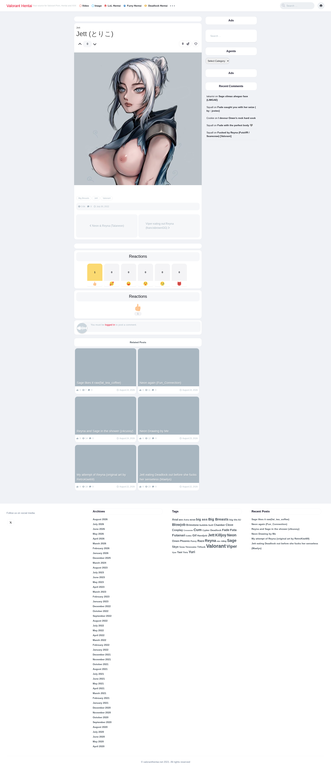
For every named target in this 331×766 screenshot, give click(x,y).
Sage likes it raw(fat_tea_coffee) (99, 383)
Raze (200, 541)
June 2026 (99, 529)
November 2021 (102, 659)
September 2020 (102, 722)
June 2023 (99, 577)
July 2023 (98, 572)
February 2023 (101, 596)
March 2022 (99, 640)
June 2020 (99, 736)
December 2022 (102, 606)
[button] (185, 44)
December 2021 (102, 654)
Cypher (206, 530)
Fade (225, 530)
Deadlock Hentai (158, 5)
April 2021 (98, 688)
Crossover (188, 530)
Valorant (107, 198)
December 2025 (102, 558)
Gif (194, 535)
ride (218, 541)
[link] (196, 44)
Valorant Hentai (19, 6)
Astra (186, 520)
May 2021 (98, 683)
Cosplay (177, 530)
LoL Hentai (114, 5)
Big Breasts (83, 198)
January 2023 (100, 601)
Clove (229, 524)
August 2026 (100, 519)
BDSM (192, 520)
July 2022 (98, 625)
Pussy (193, 541)
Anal (175, 519)
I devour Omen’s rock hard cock (237, 118)
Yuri (192, 552)
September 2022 (102, 616)
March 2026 (99, 543)
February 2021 (101, 698)
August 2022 (100, 620)
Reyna (210, 540)
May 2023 (98, 582)
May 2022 (98, 630)
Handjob (202, 535)
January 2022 (100, 649)
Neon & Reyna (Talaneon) (107, 225)
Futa (233, 530)
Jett (78, 27)
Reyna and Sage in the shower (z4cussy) (105, 431)
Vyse (174, 552)
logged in (110, 324)
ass (181, 519)
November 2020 (102, 712)
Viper (232, 546)
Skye (175, 546)
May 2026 (98, 533)
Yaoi (179, 552)
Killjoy (220, 535)
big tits (233, 519)
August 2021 (100, 669)
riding (223, 541)
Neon (231, 535)
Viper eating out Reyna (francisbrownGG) (160, 225)
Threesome (191, 547)
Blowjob (178, 525)
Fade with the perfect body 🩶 (235, 125)
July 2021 (98, 673)
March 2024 (99, 562)
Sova (182, 547)
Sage (232, 540)
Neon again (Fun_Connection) (160, 383)
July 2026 (98, 524)
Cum (198, 530)
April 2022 (98, 635)
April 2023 (98, 587)
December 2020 (102, 707)
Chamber (219, 525)
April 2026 (98, 538)
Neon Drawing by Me (154, 431)
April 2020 (98, 746)
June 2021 (99, 678)
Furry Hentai (134, 5)
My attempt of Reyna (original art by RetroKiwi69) (101, 477)
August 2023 (100, 567)
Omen (175, 541)
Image (98, 5)
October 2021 (100, 664)
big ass (202, 519)
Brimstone (192, 524)
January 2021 (100, 702)
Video (85, 5)
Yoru (185, 552)
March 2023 (99, 591)
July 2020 (98, 731)
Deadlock (215, 530)
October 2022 (100, 611)
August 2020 (100, 727)
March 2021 (99, 693)
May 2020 (98, 741)
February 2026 (101, 548)
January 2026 (100, 553)
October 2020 (100, 717)
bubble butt (206, 525)
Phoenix (185, 541)
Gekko (189, 536)
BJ (239, 520)
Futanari (178, 535)
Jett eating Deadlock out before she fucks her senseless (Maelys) (168, 477)
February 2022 (101, 645)
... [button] (172, 5)
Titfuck (201, 547)
